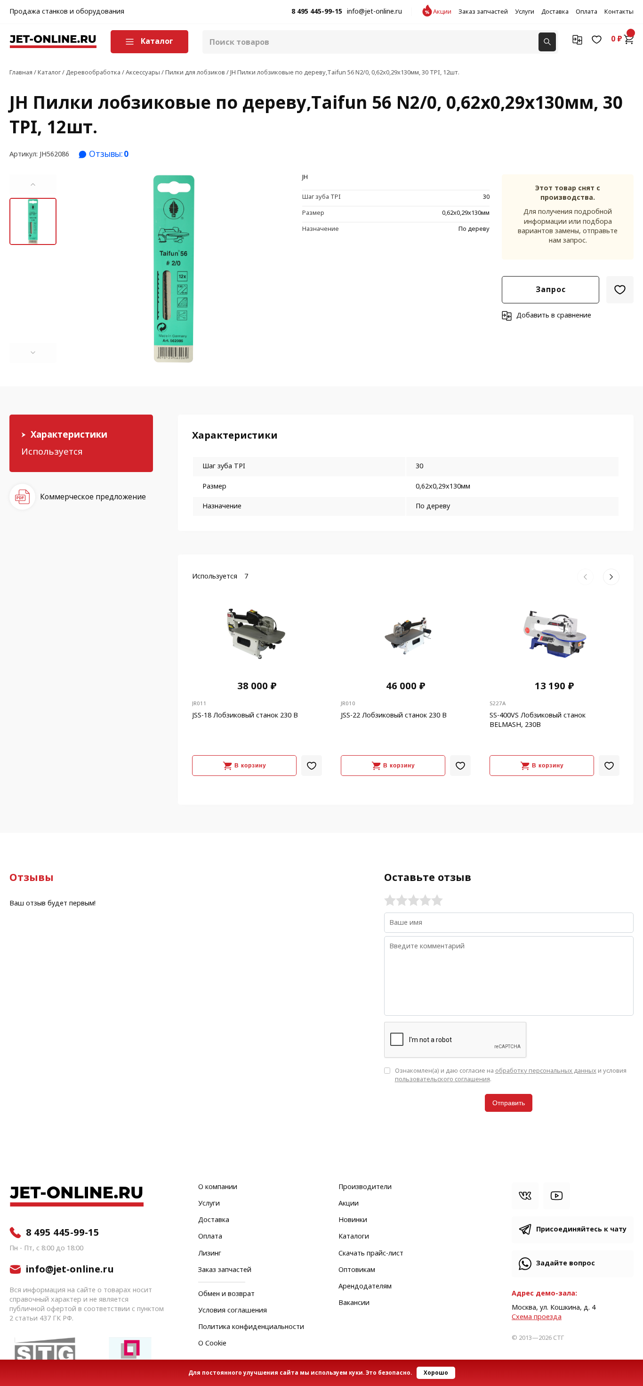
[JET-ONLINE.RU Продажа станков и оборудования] (52, 42)
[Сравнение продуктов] (577, 39)
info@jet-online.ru (374, 11)
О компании (217, 1187)
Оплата (586, 12)
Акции (442, 12)
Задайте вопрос (565, 1263)
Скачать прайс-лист (370, 1253)
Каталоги (353, 1236)
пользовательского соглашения (442, 1079)
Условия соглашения (232, 1310)
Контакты (619, 12)
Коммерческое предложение (93, 496)
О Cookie (212, 1343)
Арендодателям (365, 1286)
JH (305, 177)
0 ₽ (616, 39)
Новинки (352, 1220)
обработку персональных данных (545, 1070)
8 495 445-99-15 (316, 11)
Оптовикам (356, 1270)
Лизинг (209, 1253)
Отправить (508, 1103)
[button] (32, 184)
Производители (365, 1187)
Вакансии (354, 1303)
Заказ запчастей (483, 12)
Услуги (524, 12)
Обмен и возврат (226, 1294)
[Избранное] (597, 39)
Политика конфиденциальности (251, 1327)
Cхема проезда (537, 1317)
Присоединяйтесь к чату (581, 1229)
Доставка (555, 12)
